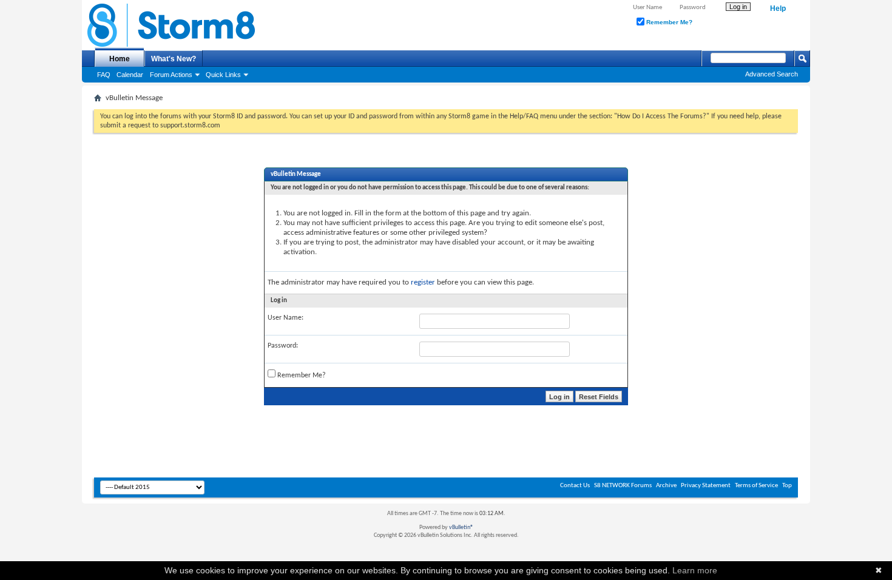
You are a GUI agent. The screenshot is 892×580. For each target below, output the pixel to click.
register (423, 282)
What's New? (173, 59)
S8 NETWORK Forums (623, 485)
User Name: (285, 318)
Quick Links (223, 74)
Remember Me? (668, 22)
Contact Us (575, 485)
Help (778, 8)
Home (119, 59)
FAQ (103, 74)
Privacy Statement (706, 485)
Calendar (130, 74)
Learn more (694, 570)
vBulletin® (461, 527)
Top (787, 485)
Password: (283, 345)
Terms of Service (756, 485)
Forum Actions (171, 74)
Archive (666, 485)
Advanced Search (771, 74)
